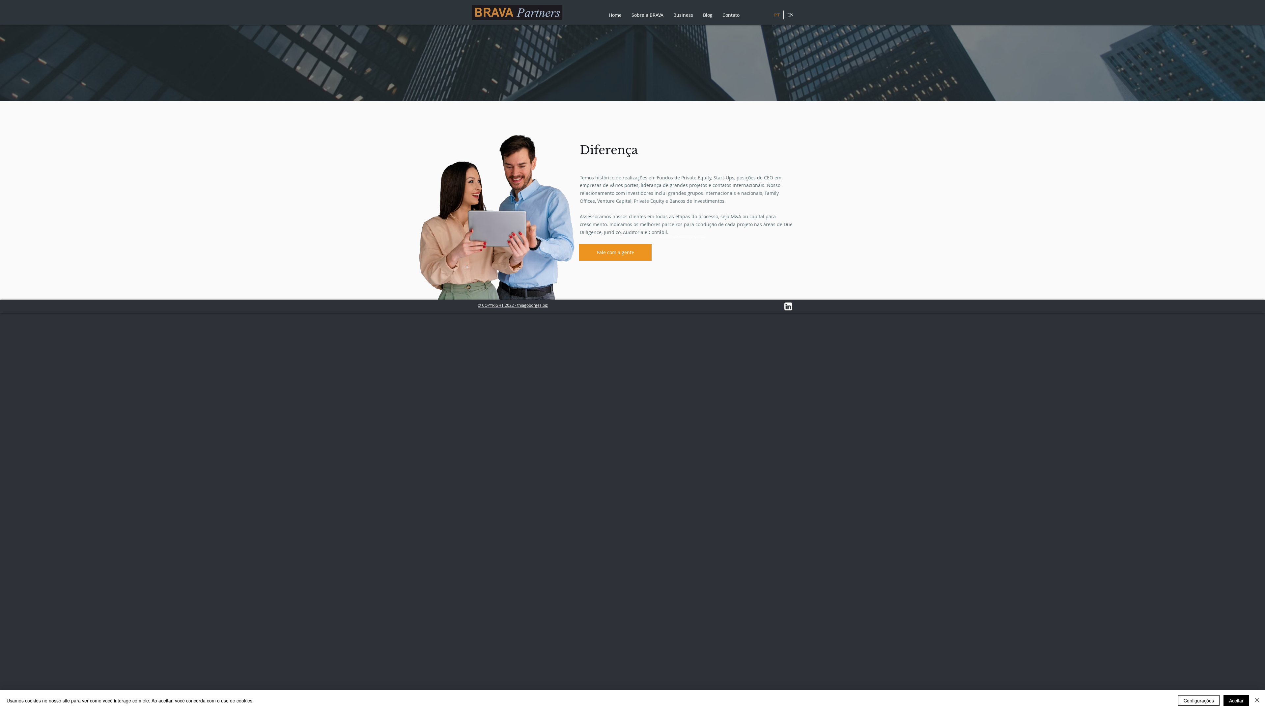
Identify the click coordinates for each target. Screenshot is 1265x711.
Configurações (1199, 700)
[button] (647, 15)
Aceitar (1236, 700)
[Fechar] (1257, 700)
